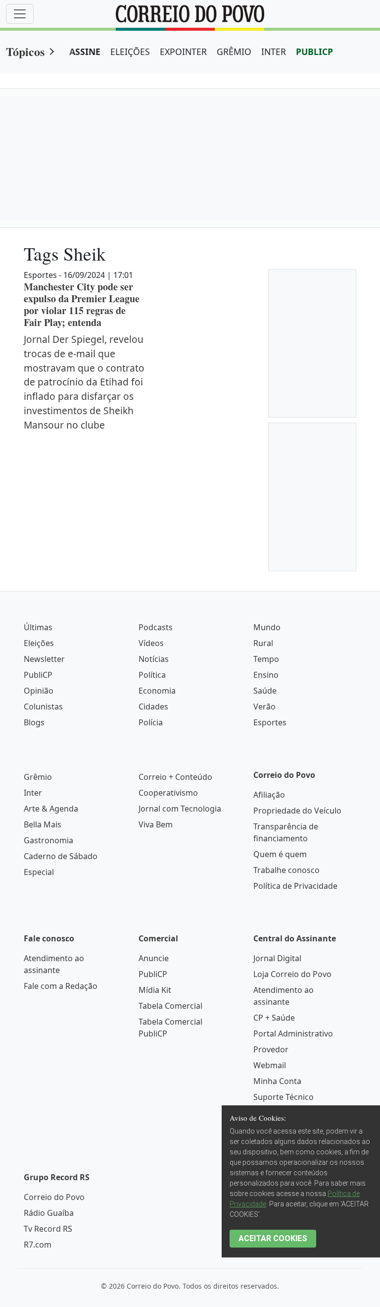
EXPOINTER (183, 51)
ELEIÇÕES (130, 51)
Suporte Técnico (283, 1096)
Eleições (39, 643)
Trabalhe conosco (286, 870)
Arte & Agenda (51, 808)
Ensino (266, 674)
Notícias (154, 659)
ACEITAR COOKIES (272, 1238)
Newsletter (44, 659)
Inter (33, 792)
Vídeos (151, 643)
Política (152, 674)
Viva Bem (156, 824)
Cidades (153, 706)
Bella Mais (42, 824)
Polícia (151, 722)
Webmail (269, 1065)
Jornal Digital (277, 958)
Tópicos (25, 51)
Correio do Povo (54, 1197)
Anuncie (154, 958)
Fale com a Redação (60, 985)
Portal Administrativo (293, 1033)
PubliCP (38, 674)
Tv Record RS (48, 1228)
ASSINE (84, 51)
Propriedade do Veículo (297, 810)
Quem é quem (280, 854)
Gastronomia (48, 840)
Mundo (267, 627)
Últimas (38, 627)
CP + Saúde (274, 1017)
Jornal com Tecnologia (180, 808)
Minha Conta (277, 1081)
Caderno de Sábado (60, 856)
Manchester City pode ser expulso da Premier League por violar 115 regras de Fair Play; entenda (82, 304)
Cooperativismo (168, 792)
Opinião (38, 690)
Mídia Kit (155, 989)
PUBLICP (314, 51)
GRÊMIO (234, 51)
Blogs (34, 722)
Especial (39, 872)
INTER (273, 51)
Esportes (269, 722)
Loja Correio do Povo (292, 974)
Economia (157, 690)
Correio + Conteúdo (175, 776)
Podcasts (156, 627)
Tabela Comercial (170, 1005)
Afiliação (269, 794)
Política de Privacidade (295, 885)
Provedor (270, 1049)
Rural (263, 643)
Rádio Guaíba (49, 1212)
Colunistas (43, 706)
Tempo (266, 659)
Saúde (265, 690)
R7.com (37, 1244)
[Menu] (20, 14)
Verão (264, 706)
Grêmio (38, 776)
